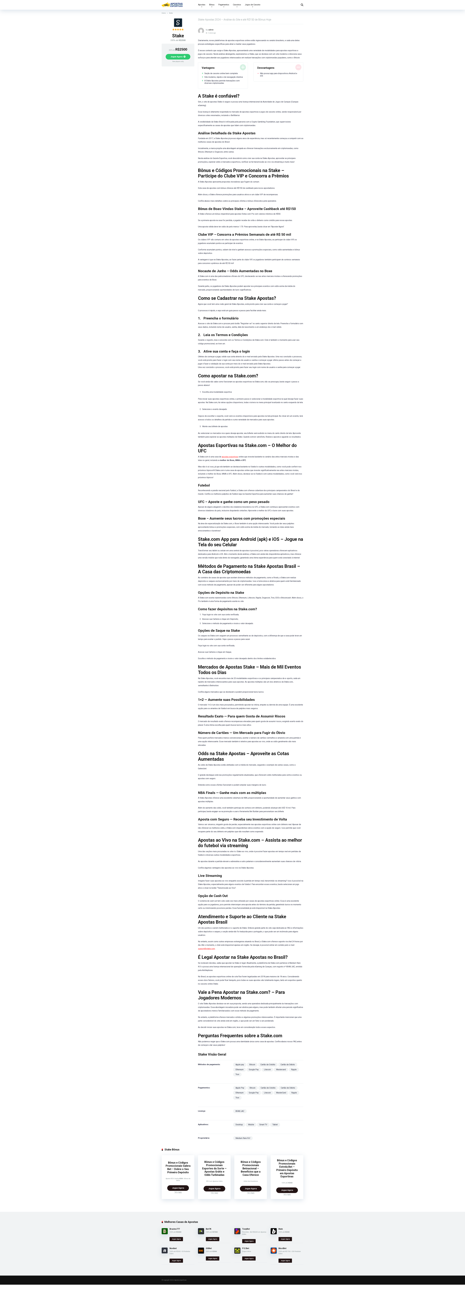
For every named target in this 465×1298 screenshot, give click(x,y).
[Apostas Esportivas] (172, 4)
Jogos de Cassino (252, 5)
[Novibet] (165, 1253)
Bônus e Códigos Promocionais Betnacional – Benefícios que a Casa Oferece (251, 1168)
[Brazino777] (165, 1233)
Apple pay (240, 1064)
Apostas (201, 5)
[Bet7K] (201, 1233)
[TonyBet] (237, 1233)
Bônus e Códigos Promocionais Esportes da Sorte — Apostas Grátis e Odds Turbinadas (214, 1168)
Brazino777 (175, 1229)
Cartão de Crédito (267, 1064)
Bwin (281, 1229)
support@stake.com (206, 949)
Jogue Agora (176, 57)
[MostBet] (274, 1253)
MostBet (282, 1248)
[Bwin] (274, 1233)
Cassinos (237, 5)
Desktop (239, 1124)
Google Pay (254, 1069)
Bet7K (208, 1229)
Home (164, 13)
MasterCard (281, 1093)
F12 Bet (245, 1248)
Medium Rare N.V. (243, 1138)
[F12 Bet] (237, 1253)
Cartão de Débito (288, 1064)
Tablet (275, 1124)
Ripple (294, 1069)
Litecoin (267, 1069)
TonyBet (246, 1229)
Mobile (251, 1124)
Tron (237, 1074)
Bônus (211, 5)
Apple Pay (240, 1088)
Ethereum (240, 1069)
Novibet (173, 1248)
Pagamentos (223, 5)
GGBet (209, 1248)
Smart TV (263, 1124)
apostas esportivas (230, 457)
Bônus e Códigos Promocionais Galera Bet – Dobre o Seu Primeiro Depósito (178, 1167)
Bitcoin (252, 1064)
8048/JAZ (240, 1111)
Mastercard (281, 1069)
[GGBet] (201, 1253)
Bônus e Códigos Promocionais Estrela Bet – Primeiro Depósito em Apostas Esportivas (287, 1168)
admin (210, 30)
